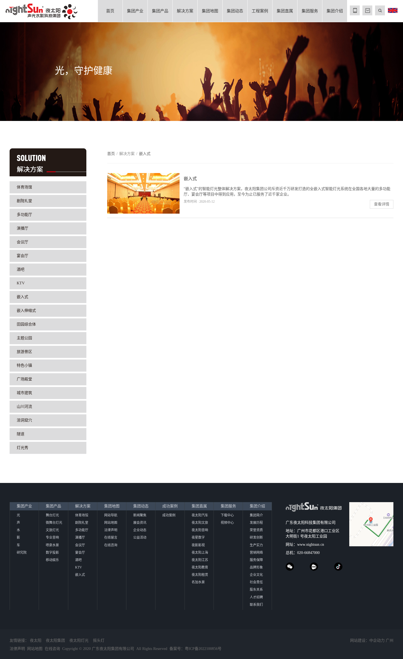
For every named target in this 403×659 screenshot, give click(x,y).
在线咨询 (110, 545)
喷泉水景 (52, 545)
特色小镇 (24, 365)
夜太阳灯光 (79, 640)
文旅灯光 (52, 530)
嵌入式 (22, 297)
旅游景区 (24, 352)
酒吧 (20, 269)
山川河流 (24, 407)
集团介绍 (335, 11)
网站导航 (110, 515)
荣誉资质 (256, 530)
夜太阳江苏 (200, 560)
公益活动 (139, 537)
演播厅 (22, 228)
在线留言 (110, 537)
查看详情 (381, 204)
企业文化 (256, 575)
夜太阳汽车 (200, 515)
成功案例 (170, 506)
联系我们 (256, 605)
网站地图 (110, 523)
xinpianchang (314, 566)
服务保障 (256, 560)
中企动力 (377, 640)
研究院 (22, 553)
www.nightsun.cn (310, 544)
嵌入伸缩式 (26, 311)
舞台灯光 (52, 515)
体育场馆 (24, 187)
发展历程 (256, 523)
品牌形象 (256, 567)
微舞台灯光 (54, 523)
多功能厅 (24, 215)
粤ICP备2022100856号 (203, 649)
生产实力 (256, 545)
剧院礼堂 (24, 201)
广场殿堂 (24, 379)
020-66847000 (308, 553)
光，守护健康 (83, 71)
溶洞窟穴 (24, 420)
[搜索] (380, 10)
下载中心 (227, 515)
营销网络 (256, 553)
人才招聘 (256, 597)
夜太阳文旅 (200, 523)
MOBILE (355, 10)
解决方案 (185, 11)
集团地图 (210, 11)
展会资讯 (139, 523)
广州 (389, 640)
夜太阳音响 (200, 530)
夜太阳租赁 (200, 575)
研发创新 (256, 537)
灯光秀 (22, 448)
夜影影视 (198, 545)
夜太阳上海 (200, 553)
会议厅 (22, 242)
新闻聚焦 (139, 515)
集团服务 (310, 11)
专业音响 (52, 537)
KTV (21, 283)
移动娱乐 (52, 560)
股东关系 (256, 590)
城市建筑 (24, 393)
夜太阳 (35, 640)
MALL (367, 10)
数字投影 (52, 553)
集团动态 (235, 11)
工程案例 (260, 11)
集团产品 (160, 11)
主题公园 (24, 338)
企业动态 (139, 530)
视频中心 (227, 523)
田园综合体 (26, 324)
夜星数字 (198, 537)
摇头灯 (98, 640)
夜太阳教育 (200, 567)
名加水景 (198, 582)
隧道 (20, 434)
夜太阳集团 (55, 640)
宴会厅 (22, 256)
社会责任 (256, 582)
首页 (110, 11)
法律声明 (110, 530)
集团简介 (256, 515)
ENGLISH (393, 10)
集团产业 (135, 11)
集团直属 (285, 11)
